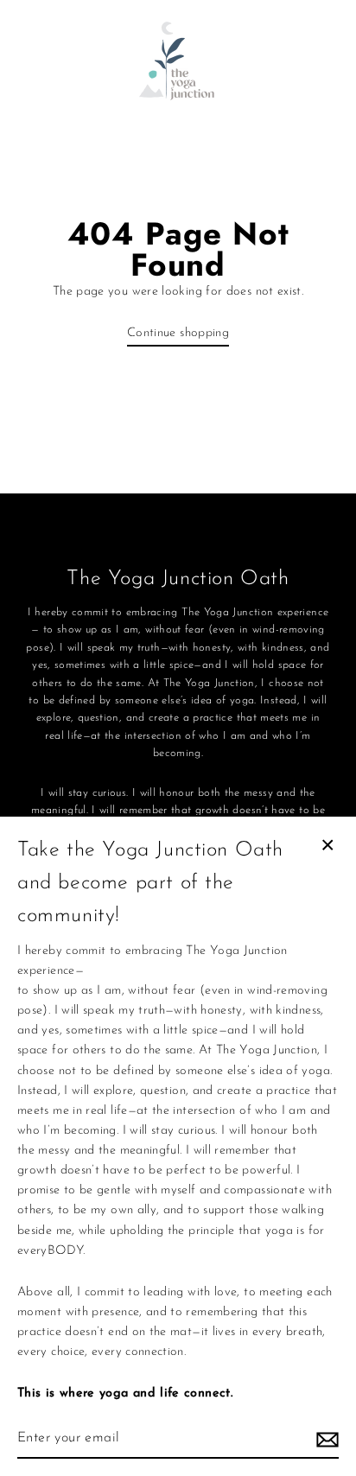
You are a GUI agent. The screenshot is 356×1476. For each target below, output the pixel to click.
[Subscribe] (325, 1440)
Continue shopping (178, 333)
